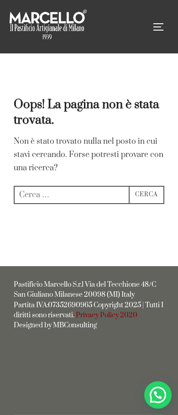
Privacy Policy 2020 (106, 315)
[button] (158, 395)
